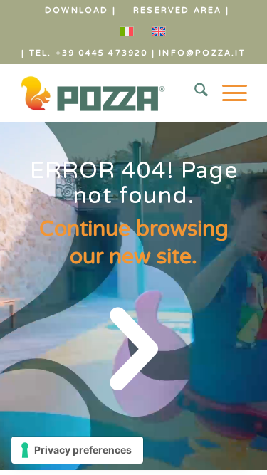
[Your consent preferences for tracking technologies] (77, 450)
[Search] (194, 93)
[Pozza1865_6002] (110, 93)
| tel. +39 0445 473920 (84, 53)
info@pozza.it (202, 53)
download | (80, 10)
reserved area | (181, 10)
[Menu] (227, 93)
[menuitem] (81, 10)
